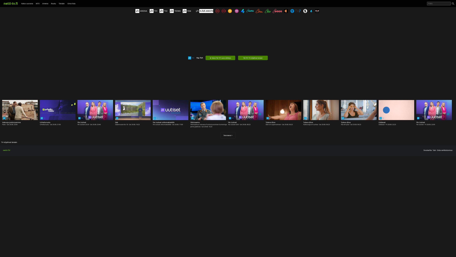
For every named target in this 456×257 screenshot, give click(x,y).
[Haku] (453, 4)
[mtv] (218, 12)
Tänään (62, 3)
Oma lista (71, 3)
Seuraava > (228, 135)
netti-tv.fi (11, 3)
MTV (38, 3)
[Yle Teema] (176, 12)
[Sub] (231, 12)
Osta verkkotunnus (444, 150)
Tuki (434, 150)
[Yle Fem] (189, 12)
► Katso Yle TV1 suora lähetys (220, 58)
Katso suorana (27, 3)
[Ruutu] (250, 12)
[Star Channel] (318, 12)
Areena (45, 3)
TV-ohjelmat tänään (9, 142)
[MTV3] (224, 12)
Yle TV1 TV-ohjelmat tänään (253, 58)
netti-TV (6, 150)
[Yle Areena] (142, 12)
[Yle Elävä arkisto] (205, 12)
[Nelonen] (243, 12)
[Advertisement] (228, 35)
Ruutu (53, 3)
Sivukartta (427, 150)
